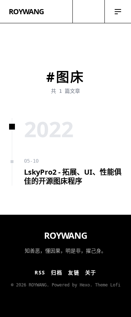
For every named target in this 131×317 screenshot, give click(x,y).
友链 (73, 272)
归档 (56, 272)
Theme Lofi (107, 285)
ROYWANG (26, 11)
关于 (90, 272)
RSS (40, 272)
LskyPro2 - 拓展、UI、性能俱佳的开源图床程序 (73, 176)
